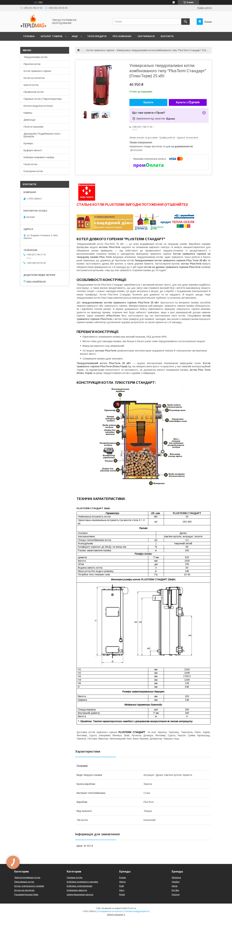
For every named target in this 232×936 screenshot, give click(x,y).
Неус (121, 890)
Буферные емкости (77, 890)
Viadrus (176, 881)
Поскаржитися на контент (110, 911)
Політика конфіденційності (137, 911)
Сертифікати (146, 36)
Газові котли (30, 164)
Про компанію (122, 36)
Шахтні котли (31, 85)
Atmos (122, 881)
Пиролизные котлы (24, 881)
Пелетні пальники (33, 126)
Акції (75, 36)
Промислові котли (33, 92)
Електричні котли (33, 171)
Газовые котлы (74, 877)
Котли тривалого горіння (100, 50)
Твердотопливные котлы (27, 877)
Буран (122, 877)
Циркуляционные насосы (80, 894)
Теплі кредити (96, 36)
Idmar (174, 886)
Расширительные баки (26, 894)
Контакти (167, 36)
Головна (29, 36)
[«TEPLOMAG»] (34, 27)
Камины (28, 112)
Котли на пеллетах (34, 78)
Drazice (176, 894)
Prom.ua (132, 908)
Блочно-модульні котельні (38, 105)
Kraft (121, 886)
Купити (148, 102)
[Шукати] (185, 21)
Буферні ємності (33, 150)
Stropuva (176, 877)
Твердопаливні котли (35, 57)
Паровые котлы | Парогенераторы (43, 99)
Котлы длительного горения (29, 886)
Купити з (182, 102)
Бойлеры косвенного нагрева (82, 881)
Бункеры (28, 143)
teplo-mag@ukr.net (36, 281)
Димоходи (29, 119)
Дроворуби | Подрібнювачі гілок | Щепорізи (42, 135)
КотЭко (175, 890)
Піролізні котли (32, 64)
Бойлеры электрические (79, 886)
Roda (122, 894)
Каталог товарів (51, 36)
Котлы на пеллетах (24, 890)
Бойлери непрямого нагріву (39, 157)
